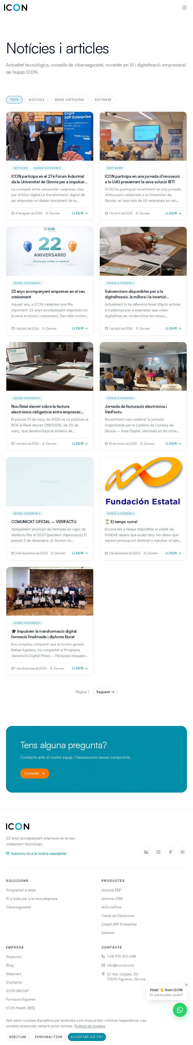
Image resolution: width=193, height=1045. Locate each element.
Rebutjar (17, 1037)
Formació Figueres (21, 999)
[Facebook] (170, 852)
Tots (14, 100)
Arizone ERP (111, 890)
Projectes (13, 957)
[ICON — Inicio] (15, 7)
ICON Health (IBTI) (20, 1008)
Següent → (105, 692)
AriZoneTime (111, 907)
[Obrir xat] (180, 1010)
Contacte (14, 982)
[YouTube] (182, 852)
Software (103, 100)
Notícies (36, 100)
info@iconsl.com (120, 965)
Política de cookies (89, 1026)
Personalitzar (49, 1037)
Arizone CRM (112, 898)
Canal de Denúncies (118, 915)
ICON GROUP (17, 991)
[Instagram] (158, 852)
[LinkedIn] (146, 852)
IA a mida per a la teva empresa (31, 898)
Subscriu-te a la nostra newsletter (39, 853)
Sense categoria (69, 100)
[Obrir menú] (184, 7)
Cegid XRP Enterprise (119, 924)
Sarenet (108, 932)
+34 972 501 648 (121, 956)
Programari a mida (21, 890)
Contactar (31, 773)
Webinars (13, 974)
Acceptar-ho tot (87, 1037)
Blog (10, 965)
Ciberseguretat (18, 907)
